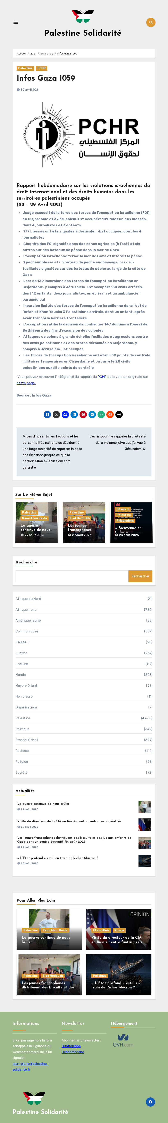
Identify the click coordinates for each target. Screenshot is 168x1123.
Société (21, 772)
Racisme (22, 751)
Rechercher (27, 562)
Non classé (24, 696)
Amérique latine (28, 620)
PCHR (41, 68)
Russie (119, 930)
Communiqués (27, 631)
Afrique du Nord (28, 599)
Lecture (22, 664)
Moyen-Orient (26, 686)
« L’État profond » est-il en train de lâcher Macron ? (57, 858)
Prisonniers (125, 520)
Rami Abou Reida (34, 518)
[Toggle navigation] (15, 22)
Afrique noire (26, 610)
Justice (21, 653)
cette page (26, 383)
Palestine (25, 68)
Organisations (27, 707)
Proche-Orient (27, 740)
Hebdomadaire (73, 1052)
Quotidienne (71, 1046)
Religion (22, 762)
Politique (23, 729)
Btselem (123, 509)
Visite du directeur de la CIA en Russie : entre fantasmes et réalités (69, 821)
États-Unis (101, 930)
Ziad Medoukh (79, 518)
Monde (21, 675)
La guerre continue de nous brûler (35, 530)
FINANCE (22, 642)
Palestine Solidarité (82, 33)
